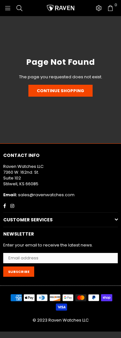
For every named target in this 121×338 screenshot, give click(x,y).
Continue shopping (60, 91)
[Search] (19, 8)
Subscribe (18, 271)
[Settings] (99, 8)
